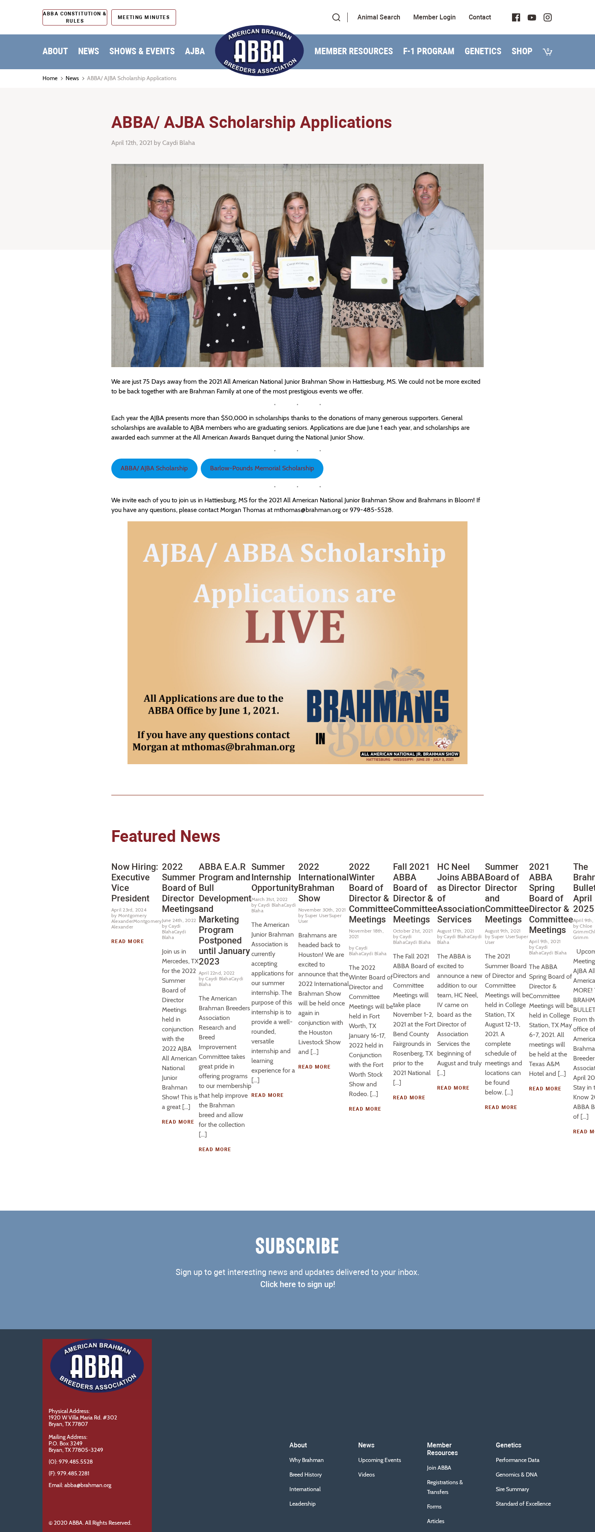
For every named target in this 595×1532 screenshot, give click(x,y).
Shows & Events (142, 51)
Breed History (305, 1474)
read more (127, 941)
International (305, 1489)
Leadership (302, 1503)
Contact (480, 17)
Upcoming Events (379, 1460)
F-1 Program (429, 51)
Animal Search (378, 17)
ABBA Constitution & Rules (74, 17)
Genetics (483, 51)
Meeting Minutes (144, 17)
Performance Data (518, 1460)
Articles (435, 1521)
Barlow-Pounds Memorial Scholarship (262, 468)
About (55, 51)
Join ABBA (439, 1467)
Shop (522, 51)
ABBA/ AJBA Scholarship (154, 468)
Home (49, 78)
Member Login (434, 17)
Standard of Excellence (523, 1503)
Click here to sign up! (297, 1284)
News (88, 51)
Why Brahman (306, 1460)
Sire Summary (512, 1489)
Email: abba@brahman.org (80, 1485)
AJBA (195, 51)
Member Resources (353, 51)
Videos (366, 1474)
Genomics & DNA (517, 1474)
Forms (434, 1506)
